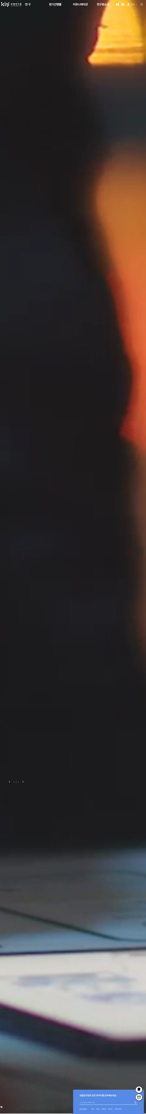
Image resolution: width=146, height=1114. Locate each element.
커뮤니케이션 (80, 4)
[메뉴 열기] (142, 4)
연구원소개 (103, 4)
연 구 (28, 4)
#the (92, 1109)
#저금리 (110, 1109)
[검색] (135, 1102)
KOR (133, 4)
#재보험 (104, 1109)
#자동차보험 (118, 1109)
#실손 (98, 1109)
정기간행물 (55, 4)
